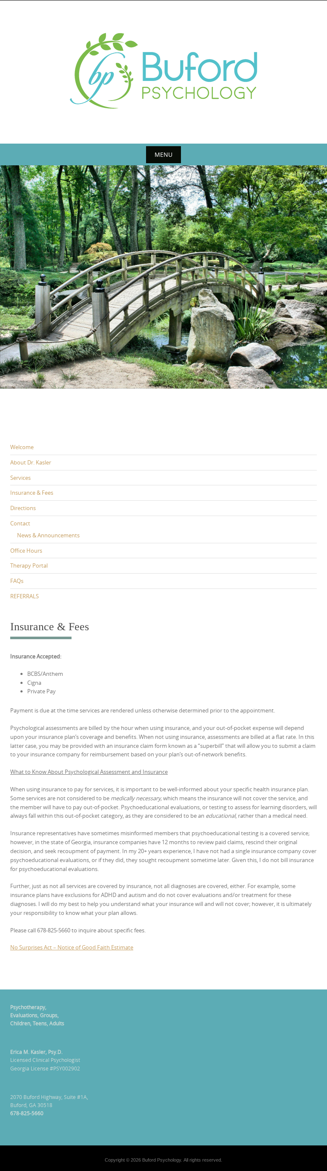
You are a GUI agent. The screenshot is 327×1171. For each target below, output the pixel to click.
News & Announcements (48, 535)
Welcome (22, 447)
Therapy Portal (29, 565)
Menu (163, 154)
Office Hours (26, 550)
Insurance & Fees (31, 492)
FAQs (16, 581)
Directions (23, 508)
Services (20, 478)
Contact (20, 523)
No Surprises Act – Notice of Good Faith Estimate (71, 947)
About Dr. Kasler (30, 462)
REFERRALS (24, 596)
